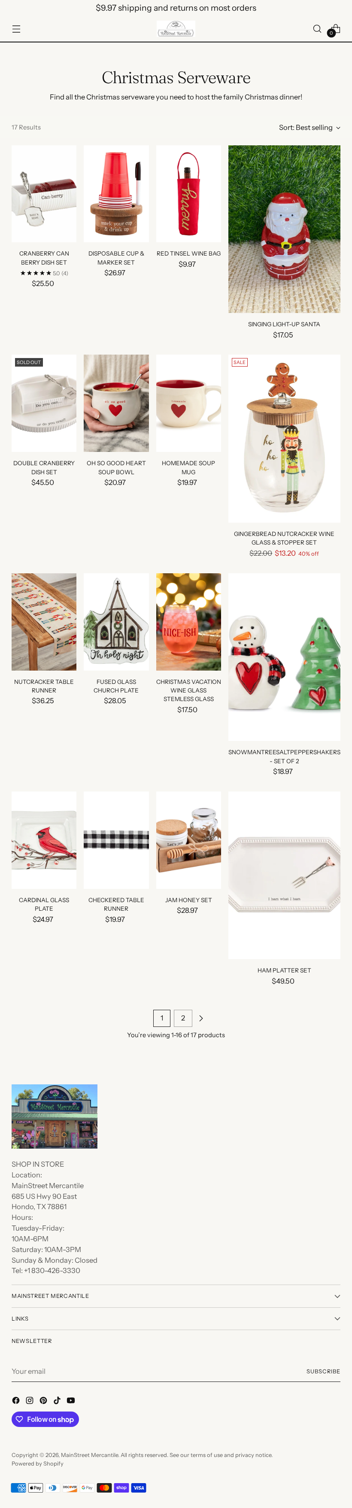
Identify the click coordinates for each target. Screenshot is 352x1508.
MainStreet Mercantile (89, 1455)
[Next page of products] (201, 1018)
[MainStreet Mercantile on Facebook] (17, 1402)
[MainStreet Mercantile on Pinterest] (44, 1402)
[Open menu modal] (16, 28)
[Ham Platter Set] (284, 876)
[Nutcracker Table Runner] (44, 622)
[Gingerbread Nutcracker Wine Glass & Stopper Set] (284, 439)
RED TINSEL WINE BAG (189, 253)
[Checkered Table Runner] (116, 840)
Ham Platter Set (284, 970)
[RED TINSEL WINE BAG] (188, 194)
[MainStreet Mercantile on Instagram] (30, 1402)
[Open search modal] (317, 28)
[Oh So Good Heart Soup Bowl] (116, 403)
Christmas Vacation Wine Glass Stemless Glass (188, 690)
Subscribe (323, 1371)
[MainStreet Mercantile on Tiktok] (58, 1402)
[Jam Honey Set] (188, 840)
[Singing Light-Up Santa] (284, 229)
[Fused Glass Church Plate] (116, 622)
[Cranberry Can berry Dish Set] (44, 194)
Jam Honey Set (188, 900)
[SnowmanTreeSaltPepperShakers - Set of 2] (284, 657)
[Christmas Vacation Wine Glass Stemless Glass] (188, 622)
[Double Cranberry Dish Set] (44, 403)
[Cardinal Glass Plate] (44, 840)
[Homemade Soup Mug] (188, 403)
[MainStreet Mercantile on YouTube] (72, 1402)
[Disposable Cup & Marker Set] (116, 194)
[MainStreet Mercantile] (176, 28)
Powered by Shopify (38, 1463)
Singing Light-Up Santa (284, 324)
